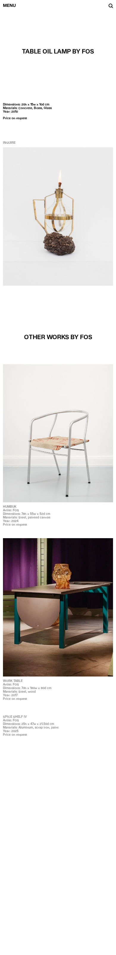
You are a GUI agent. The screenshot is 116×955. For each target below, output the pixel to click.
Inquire (9, 142)
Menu (9, 5)
